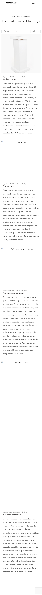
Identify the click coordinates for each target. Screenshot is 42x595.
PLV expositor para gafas (14, 293)
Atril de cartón (9, 80)
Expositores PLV (8, 77)
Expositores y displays (20, 77)
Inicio (13, 16)
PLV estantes (8, 186)
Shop (18, 16)
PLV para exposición (12, 515)
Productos (26, 16)
